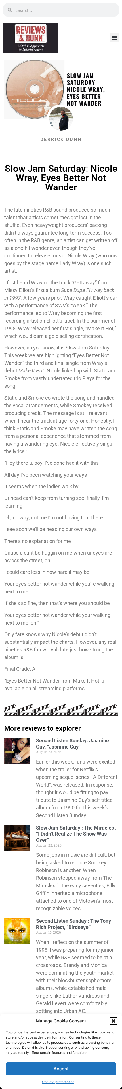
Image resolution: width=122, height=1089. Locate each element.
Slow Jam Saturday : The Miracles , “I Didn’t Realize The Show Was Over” (76, 834)
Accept (61, 1068)
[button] (113, 1021)
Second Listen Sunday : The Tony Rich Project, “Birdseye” (73, 924)
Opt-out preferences (58, 1082)
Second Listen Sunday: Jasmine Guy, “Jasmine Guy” (72, 744)
